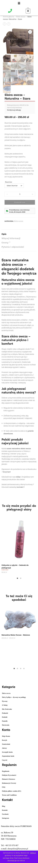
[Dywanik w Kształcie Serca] (8, 23)
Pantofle (4, 721)
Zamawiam (19, 202)
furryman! (7, 472)
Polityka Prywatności (9, 775)
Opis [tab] (4, 234)
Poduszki (5, 713)
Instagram (5, 818)
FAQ (3, 787)
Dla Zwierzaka (7, 709)
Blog (3, 806)
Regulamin (5, 771)
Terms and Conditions (9, 795)
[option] (19, 544)
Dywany (4, 701)
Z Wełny (5, 705)
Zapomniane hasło (8, 756)
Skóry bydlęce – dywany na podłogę (14, 697)
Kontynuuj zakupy (14, 110)
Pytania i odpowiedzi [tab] (13, 247)
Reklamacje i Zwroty (9, 783)
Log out (4, 760)
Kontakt (4, 810)
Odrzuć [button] (33, 853)
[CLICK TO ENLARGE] (30, 32)
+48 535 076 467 (11, 845)
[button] (19, 3)
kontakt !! (21, 487)
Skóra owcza (20, 17)
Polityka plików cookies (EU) (11, 791)
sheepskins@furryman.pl (17, 848)
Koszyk (4, 740)
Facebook (5, 814)
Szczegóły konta (7, 752)
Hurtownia (5, 725)
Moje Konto (6, 736)
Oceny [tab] (6, 242)
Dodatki (4, 717)
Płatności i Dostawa (8, 779)
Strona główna (8, 17)
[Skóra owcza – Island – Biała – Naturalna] (4, 23)
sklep (18, 477)
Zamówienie (6, 744)
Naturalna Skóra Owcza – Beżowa (16, 635)
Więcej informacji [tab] (11, 238)
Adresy (4, 748)
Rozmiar (8, 182)
